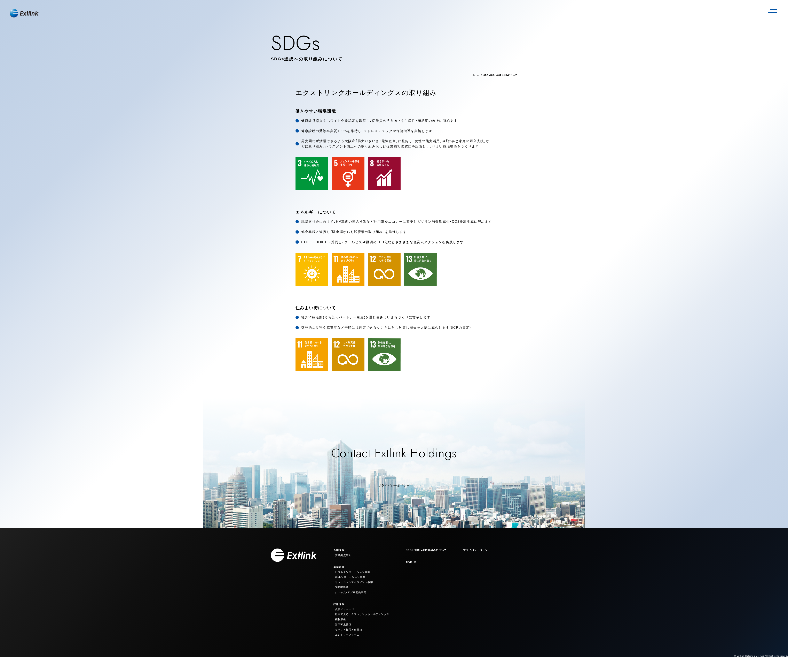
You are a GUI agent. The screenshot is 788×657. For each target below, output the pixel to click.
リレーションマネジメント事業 (354, 582)
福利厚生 (340, 619)
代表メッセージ (344, 609)
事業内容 (338, 567)
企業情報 (338, 550)
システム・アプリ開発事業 (350, 592)
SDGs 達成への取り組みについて (426, 550)
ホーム (476, 75)
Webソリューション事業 (350, 577)
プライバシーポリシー (394, 485)
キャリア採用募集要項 (348, 629)
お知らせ (411, 561)
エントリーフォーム (347, 634)
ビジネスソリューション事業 (352, 572)
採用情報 (338, 604)
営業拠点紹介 (343, 555)
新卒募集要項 (343, 624)
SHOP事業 (341, 587)
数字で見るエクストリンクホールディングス (362, 614)
